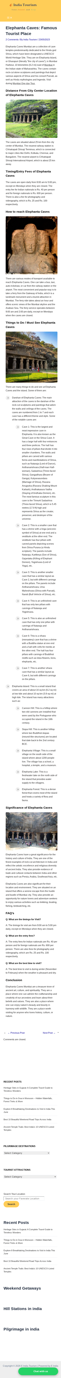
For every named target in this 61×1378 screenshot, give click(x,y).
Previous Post (16, 1033)
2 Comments (12, 39)
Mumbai (48, 65)
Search (11, 1204)
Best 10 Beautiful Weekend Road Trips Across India (27, 1119)
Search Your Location (14, 1194)
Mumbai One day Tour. (24, 83)
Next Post (49, 1033)
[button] (38, 1371)
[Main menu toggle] (9, 18)
